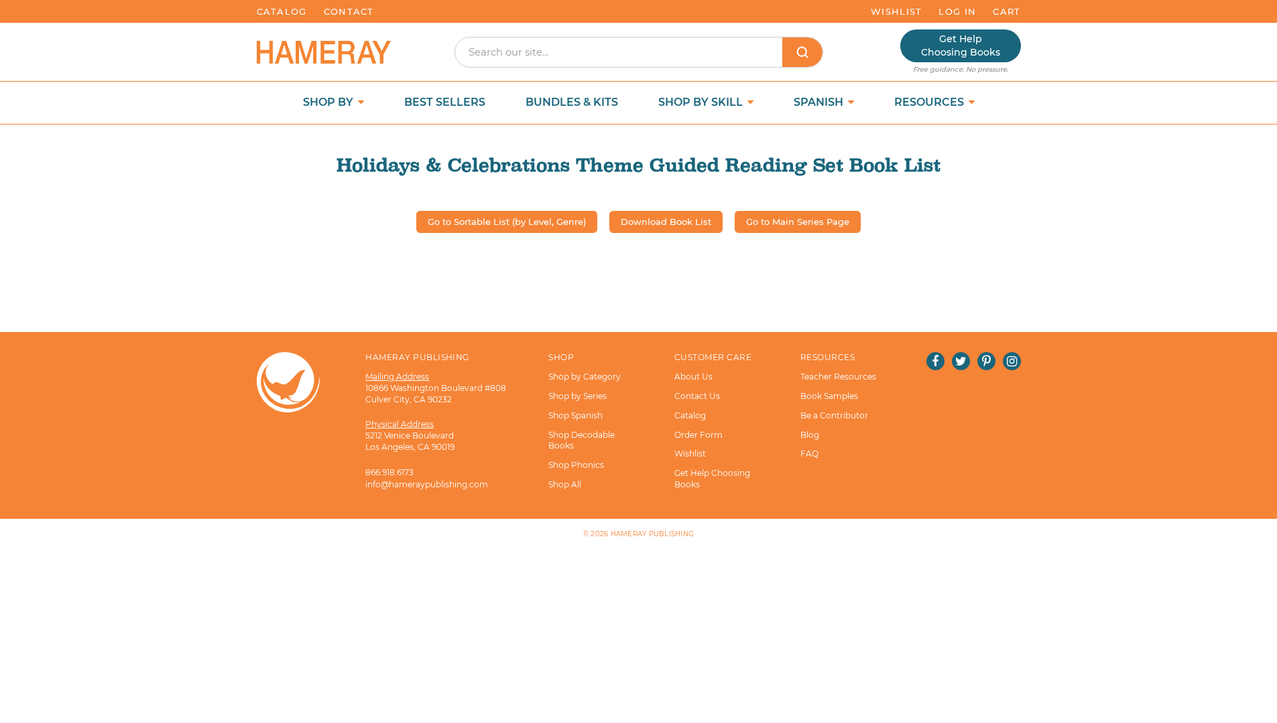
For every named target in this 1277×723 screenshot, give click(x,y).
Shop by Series (577, 396)
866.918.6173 (389, 472)
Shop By (329, 102)
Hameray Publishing (652, 534)
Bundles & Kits (572, 102)
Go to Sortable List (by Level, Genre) (507, 221)
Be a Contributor (834, 415)
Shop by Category (584, 377)
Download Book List (666, 221)
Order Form (698, 435)
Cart (1006, 11)
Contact (349, 11)
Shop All (564, 484)
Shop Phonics (576, 465)
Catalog (282, 11)
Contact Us (697, 396)
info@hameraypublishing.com (426, 484)
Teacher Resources (838, 377)
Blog (809, 435)
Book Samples (829, 396)
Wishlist (896, 11)
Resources (930, 102)
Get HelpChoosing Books (960, 45)
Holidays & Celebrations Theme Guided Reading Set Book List (638, 165)
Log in (957, 11)
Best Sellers (444, 102)
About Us (693, 377)
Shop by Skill (701, 102)
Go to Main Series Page (797, 221)
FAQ (809, 454)
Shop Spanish (575, 415)
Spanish (820, 102)
